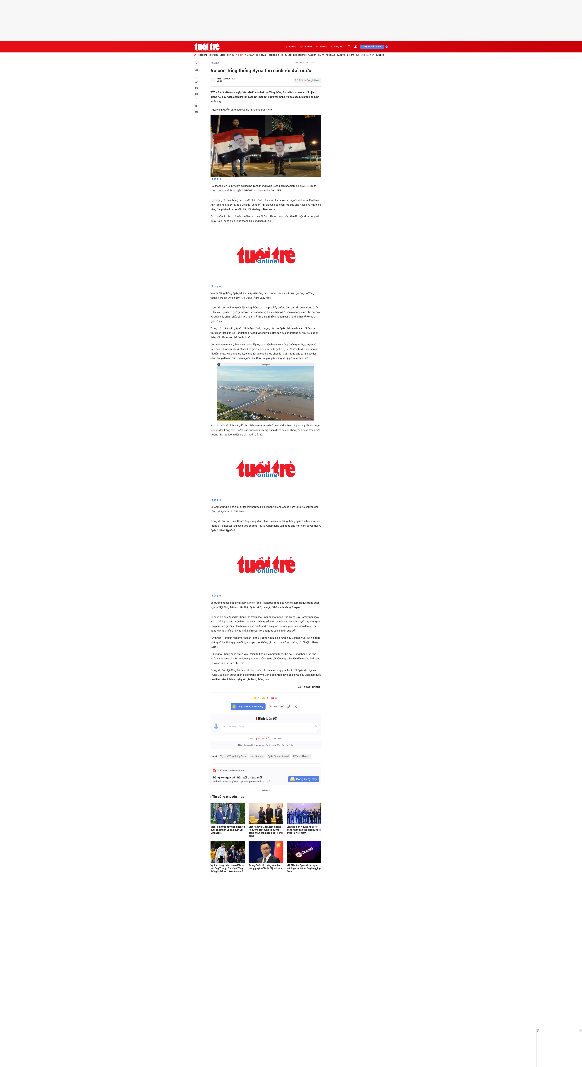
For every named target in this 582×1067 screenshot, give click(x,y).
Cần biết (323, 46)
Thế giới (239, 55)
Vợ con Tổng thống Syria (233, 756)
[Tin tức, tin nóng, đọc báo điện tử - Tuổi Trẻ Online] (207, 46)
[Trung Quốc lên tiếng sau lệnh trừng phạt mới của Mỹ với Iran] (266, 852)
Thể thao (330, 55)
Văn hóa (312, 55)
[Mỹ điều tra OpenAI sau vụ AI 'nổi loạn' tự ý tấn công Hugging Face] (304, 852)
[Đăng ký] (303, 779)
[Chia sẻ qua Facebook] (281, 706)
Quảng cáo (338, 46)
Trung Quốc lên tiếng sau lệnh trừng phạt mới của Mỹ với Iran (265, 867)
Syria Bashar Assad (278, 756)
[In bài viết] (196, 111)
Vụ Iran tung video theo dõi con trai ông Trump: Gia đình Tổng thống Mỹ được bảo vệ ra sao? (227, 868)
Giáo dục (341, 55)
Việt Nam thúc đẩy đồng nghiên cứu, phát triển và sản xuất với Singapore (228, 829)
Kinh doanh (261, 55)
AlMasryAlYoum (301, 756)
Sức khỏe (360, 55)
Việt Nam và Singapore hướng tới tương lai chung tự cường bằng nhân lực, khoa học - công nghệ (266, 831)
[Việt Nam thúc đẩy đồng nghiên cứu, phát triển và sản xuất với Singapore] (228, 813)
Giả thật (370, 55)
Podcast (292, 46)
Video (222, 55)
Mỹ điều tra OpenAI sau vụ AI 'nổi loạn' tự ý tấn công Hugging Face (304, 868)
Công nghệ (274, 55)
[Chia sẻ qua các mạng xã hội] (296, 706)
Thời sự (230, 55)
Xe (282, 55)
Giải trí (321, 55)
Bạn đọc (380, 55)
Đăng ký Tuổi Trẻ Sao (372, 46)
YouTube (307, 46)
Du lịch (288, 55)
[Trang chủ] (195, 55)
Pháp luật (249, 55)
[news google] (307, 80)
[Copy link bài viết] (288, 706)
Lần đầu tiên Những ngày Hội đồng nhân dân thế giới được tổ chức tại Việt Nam (304, 829)
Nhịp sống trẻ (300, 55)
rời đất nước (257, 756)
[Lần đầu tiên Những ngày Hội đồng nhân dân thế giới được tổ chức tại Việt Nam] (304, 813)
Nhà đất (350, 55)
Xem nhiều (213, 55)
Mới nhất (202, 55)
